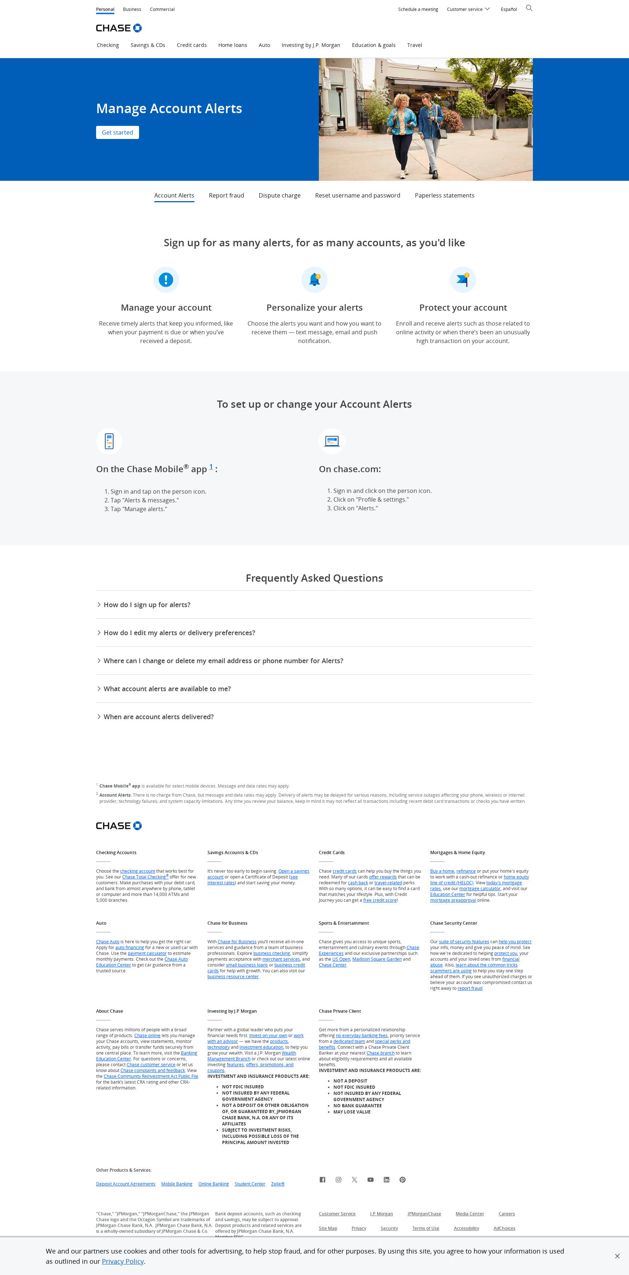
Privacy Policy (123, 1261)
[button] (617, 1256)
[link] (322, 1181)
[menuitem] (418, 9)
